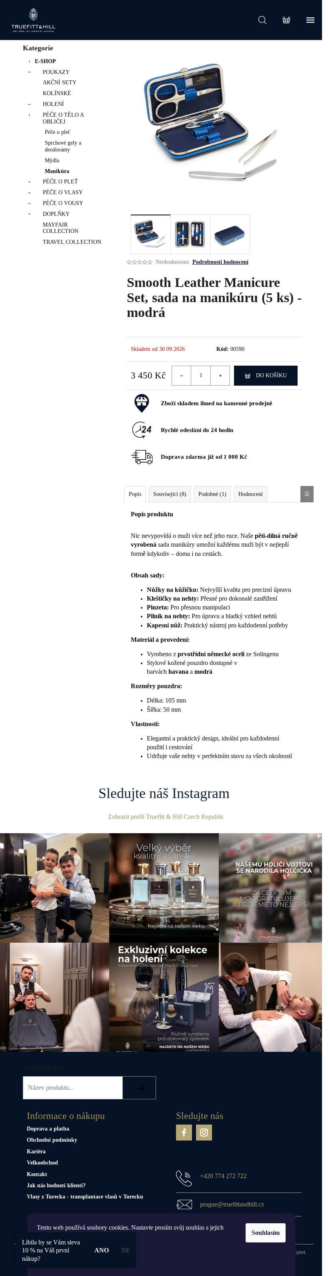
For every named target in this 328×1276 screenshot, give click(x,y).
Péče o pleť (57, 132)
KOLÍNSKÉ (57, 93)
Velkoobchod (42, 1163)
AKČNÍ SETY (59, 83)
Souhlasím (266, 1232)
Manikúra (57, 171)
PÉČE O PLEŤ (60, 182)
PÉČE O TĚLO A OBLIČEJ (63, 118)
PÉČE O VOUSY (63, 203)
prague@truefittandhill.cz (232, 1204)
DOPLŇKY (56, 214)
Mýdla (52, 160)
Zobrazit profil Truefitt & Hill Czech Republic (166, 816)
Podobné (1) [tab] (212, 494)
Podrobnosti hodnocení (220, 262)
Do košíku (271, 375)
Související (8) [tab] (169, 494)
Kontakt (37, 1174)
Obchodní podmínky (52, 1140)
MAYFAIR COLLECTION (60, 228)
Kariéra (36, 1152)
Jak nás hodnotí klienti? (56, 1185)
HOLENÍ (53, 104)
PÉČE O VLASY (63, 192)
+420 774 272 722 (223, 1175)
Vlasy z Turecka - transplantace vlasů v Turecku (85, 1197)
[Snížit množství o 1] (181, 375)
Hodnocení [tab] (250, 494)
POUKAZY (56, 72)
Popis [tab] (135, 494)
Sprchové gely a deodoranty (63, 146)
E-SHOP (45, 61)
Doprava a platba (48, 1129)
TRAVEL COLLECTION (72, 242)
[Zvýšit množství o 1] (220, 375)
